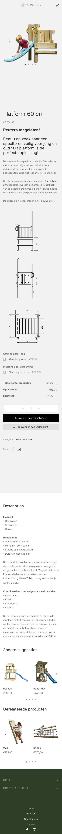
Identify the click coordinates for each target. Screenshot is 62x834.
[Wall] (16, 731)
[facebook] (27, 830)
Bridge (37, 747)
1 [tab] (26, 699)
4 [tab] (35, 699)
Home (31, 808)
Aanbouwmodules (24, 439)
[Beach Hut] (46, 672)
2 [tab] (29, 699)
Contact (31, 824)
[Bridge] (46, 731)
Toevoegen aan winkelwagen (31, 418)
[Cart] (57, 5)
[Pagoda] (16, 672)
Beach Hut (39, 688)
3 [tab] (32, 699)
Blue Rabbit (50, 181)
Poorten (31, 813)
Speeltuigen (31, 819)
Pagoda (7, 688)
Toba (29, 578)
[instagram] (34, 830)
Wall (5, 747)
